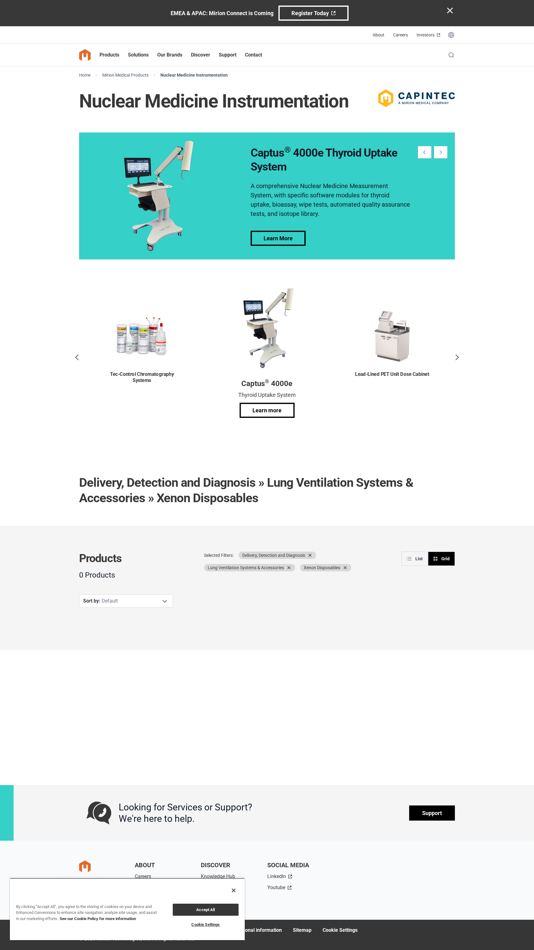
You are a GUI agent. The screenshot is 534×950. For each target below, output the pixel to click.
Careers (400, 34)
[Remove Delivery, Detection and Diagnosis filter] (309, 555)
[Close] (233, 890)
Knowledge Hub (218, 876)
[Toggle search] (451, 55)
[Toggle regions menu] (451, 35)
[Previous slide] (424, 152)
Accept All (205, 909)
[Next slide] (440, 152)
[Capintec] (416, 98)
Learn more (267, 410)
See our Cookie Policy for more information (98, 918)
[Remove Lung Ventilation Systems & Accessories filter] (288, 567)
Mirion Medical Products (125, 75)
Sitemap (302, 930)
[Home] (85, 55)
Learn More (278, 238)
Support (432, 813)
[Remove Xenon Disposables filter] (345, 567)
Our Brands (169, 55)
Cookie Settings (340, 930)
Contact (253, 55)
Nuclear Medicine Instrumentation (194, 75)
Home (85, 75)
